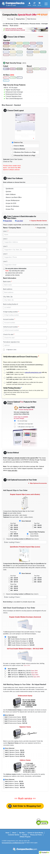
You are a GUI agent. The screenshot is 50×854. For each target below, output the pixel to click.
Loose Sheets (34, 534)
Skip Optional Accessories (38, 483)
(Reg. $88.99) (23, 674)
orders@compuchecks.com (33, 372)
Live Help (20, 221)
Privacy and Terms (36, 834)
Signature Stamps (14, 752)
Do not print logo (22, 421)
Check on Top (18, 142)
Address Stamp (14, 781)
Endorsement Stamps (15, 719)
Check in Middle (19, 145)
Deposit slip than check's (22, 539)
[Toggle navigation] (45, 3)
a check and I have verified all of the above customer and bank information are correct (24, 383)
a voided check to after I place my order (26, 373)
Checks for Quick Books (35, 832)
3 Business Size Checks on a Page (25, 152)
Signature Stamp (14, 750)
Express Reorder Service (39, 220)
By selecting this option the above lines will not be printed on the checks (15, 272)
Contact (24, 834)
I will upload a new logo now (26, 426)
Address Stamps (14, 783)
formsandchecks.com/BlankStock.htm (13, 842)
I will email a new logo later (25, 424)
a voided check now (16, 369)
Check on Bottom (19, 149)
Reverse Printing (11, 394)
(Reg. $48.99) (23, 672)
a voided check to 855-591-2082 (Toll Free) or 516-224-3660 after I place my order (25, 378)
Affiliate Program (25, 836)
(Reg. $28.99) (23, 670)
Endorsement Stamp (15, 717)
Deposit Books (34, 536)
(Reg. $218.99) (24, 676)
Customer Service (13, 834)
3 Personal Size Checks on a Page (24, 155)
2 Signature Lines (11, 349)
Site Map (22, 832)
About (14, 832)
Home (7, 832)
